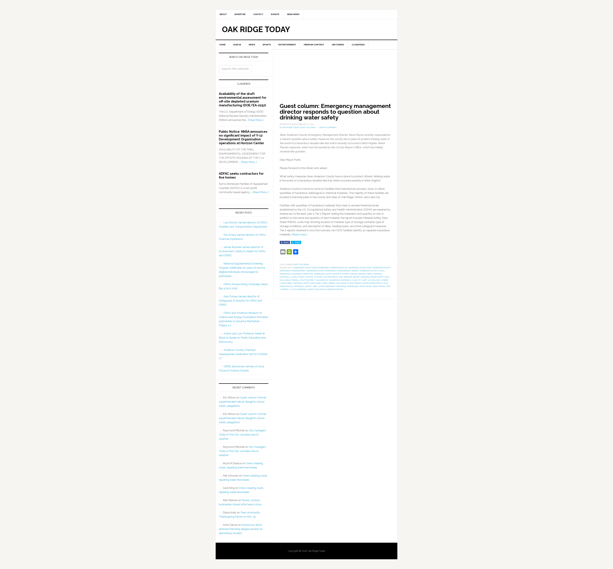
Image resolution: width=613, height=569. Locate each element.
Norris (331, 283)
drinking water (352, 277)
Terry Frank (378, 286)
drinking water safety (372, 277)
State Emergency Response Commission (338, 286)
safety (308, 286)
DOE (341, 277)
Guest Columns (301, 264)
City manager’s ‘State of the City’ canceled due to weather (242, 434)
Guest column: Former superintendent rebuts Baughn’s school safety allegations (242, 401)
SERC (315, 286)
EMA (387, 277)
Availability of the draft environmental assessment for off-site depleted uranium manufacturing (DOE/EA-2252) (242, 99)
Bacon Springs (358, 274)
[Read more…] (299, 234)
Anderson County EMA (359, 268)
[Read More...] (256, 120)
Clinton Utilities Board (326, 277)
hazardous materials (340, 280)
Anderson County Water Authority (332, 274)
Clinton (309, 277)
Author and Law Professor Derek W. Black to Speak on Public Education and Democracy (242, 337)
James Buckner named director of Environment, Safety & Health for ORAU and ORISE (242, 251)
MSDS (324, 283)
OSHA (385, 283)
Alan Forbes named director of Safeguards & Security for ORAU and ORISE (240, 300)
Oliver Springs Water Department (364, 283)
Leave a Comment (328, 127)
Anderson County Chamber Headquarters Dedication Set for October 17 (243, 354)
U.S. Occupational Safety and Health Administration (316, 289)
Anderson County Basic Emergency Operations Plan (320, 268)
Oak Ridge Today (256, 29)
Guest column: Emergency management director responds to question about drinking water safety (335, 112)
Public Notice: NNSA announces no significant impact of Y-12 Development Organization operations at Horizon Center (243, 137)
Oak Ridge (341, 283)
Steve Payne (365, 286)
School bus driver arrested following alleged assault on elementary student (240, 529)
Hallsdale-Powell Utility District (297, 280)
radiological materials (292, 286)
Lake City (356, 280)
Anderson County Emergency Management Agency (332, 271)
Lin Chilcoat (374, 280)
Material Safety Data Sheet (307, 283)
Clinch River (297, 277)
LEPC (364, 280)
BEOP (369, 274)
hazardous (322, 280)
